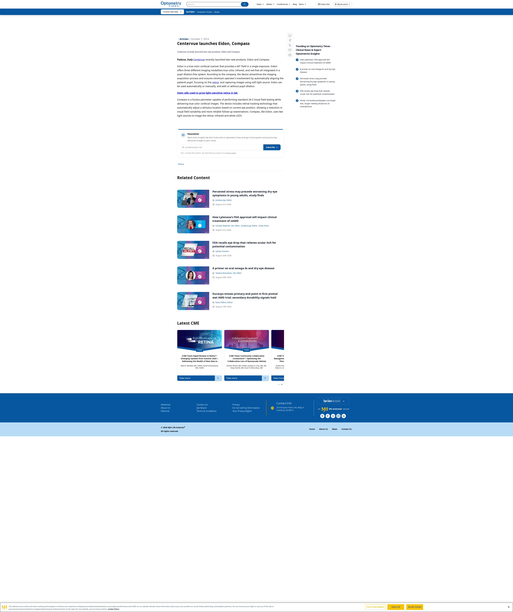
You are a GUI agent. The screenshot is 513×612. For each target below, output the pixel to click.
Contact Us (202, 404)
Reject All (396, 607)
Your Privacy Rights (242, 411)
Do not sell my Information (246, 407)
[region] (256, 607)
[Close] (509, 607)
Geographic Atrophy (204, 12)
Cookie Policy (113, 609)
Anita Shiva (264, 225)
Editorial (165, 411)
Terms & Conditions (207, 411)
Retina (181, 164)
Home (312, 429)
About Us (165, 407)
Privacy (236, 404)
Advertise (165, 404)
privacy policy (231, 153)
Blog (295, 4)
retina (215, 82)
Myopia (217, 12)
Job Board (202, 407)
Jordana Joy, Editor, (249, 225)
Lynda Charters (222, 251)
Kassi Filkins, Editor (224, 302)
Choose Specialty (170, 11)
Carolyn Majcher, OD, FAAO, (227, 225)
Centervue (199, 59)
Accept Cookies (414, 607)
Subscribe (270, 147)
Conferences (282, 4)
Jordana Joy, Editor (223, 200)
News (259, 4)
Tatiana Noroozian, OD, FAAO (228, 273)
